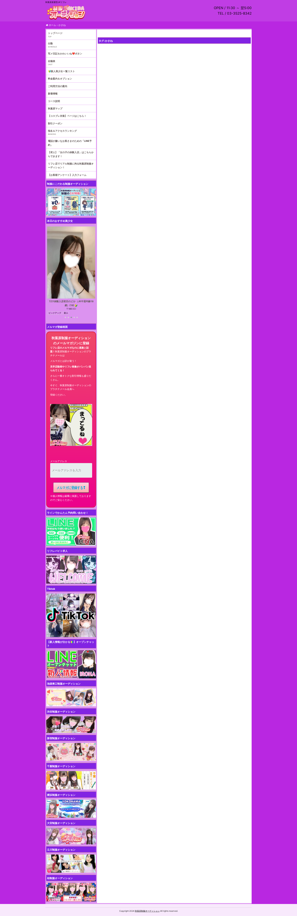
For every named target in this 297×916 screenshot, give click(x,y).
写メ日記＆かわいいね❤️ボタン (65, 53)
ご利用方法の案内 (57, 86)
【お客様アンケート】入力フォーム (67, 174)
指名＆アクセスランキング (62, 130)
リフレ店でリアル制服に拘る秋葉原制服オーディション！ (71, 165)
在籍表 (51, 61)
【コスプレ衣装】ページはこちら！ (67, 115)
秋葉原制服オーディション (147, 911)
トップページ (55, 33)
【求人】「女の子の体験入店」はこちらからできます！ (71, 154)
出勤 (50, 43)
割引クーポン (55, 123)
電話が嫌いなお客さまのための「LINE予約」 (70, 142)
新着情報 (53, 93)
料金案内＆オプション (60, 78)
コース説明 (54, 101)
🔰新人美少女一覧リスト (61, 71)
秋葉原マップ (55, 108)
